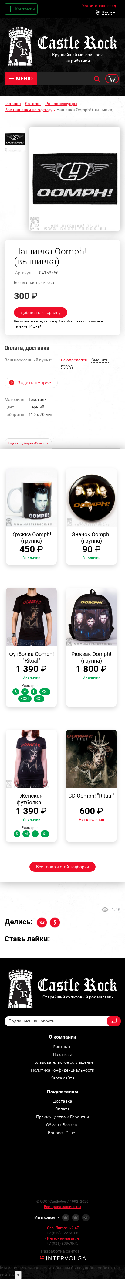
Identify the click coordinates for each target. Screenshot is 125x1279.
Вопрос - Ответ (62, 1132)
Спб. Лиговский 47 (63, 1228)
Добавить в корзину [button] (41, 312)
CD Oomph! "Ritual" (91, 796)
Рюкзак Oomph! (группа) (91, 657)
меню (24, 78)
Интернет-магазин (63, 1238)
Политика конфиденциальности (62, 1070)
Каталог (33, 103)
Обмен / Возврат (62, 1124)
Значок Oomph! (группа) (91, 537)
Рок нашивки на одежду (28, 109)
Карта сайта (62, 1078)
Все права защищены (62, 1207)
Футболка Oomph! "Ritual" (31, 657)
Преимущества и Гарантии (62, 1116)
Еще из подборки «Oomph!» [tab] (28, 443)
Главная (13, 103)
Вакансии (62, 1054)
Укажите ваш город (99, 6)
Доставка (62, 1101)
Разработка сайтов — (62, 1251)
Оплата (62, 1109)
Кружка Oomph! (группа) (31, 537)
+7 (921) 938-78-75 (62, 1243)
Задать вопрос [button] (34, 383)
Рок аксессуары (61, 103)
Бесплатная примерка (34, 282)
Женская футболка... (31, 799)
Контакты (25, 8)
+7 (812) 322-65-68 (62, 1233)
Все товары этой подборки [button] (62, 866)
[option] (74, 179)
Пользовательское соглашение (62, 1062)
